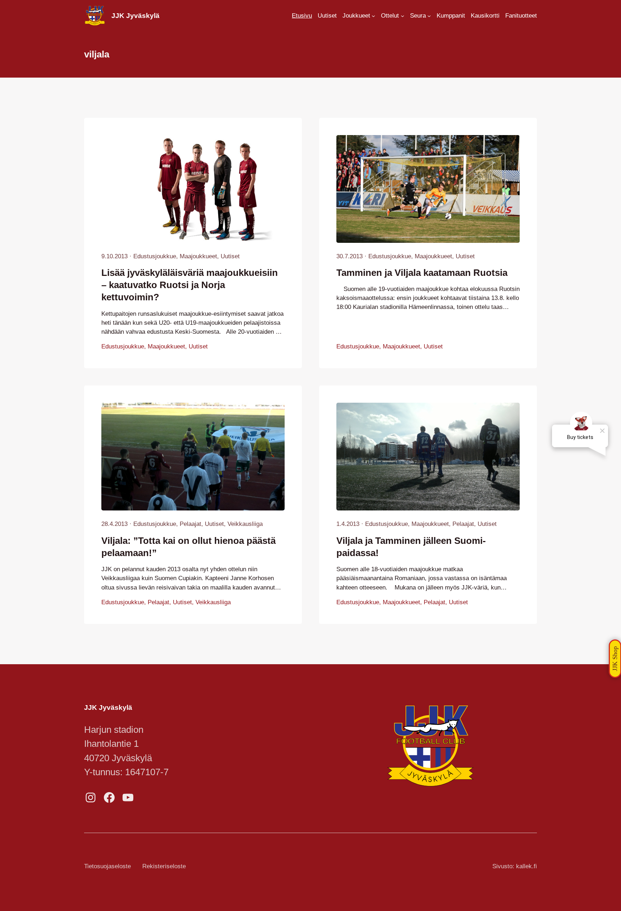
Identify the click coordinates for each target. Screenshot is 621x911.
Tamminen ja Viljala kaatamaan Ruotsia (421, 272)
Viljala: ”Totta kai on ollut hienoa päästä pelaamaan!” (188, 546)
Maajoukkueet (198, 256)
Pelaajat (190, 524)
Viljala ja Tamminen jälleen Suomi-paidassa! (411, 546)
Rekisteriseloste (164, 866)
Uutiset (230, 256)
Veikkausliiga (245, 524)
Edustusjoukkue (154, 256)
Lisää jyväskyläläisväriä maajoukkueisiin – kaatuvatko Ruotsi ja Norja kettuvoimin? (189, 285)
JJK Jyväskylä (135, 15)
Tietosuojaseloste (107, 866)
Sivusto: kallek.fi (514, 866)
